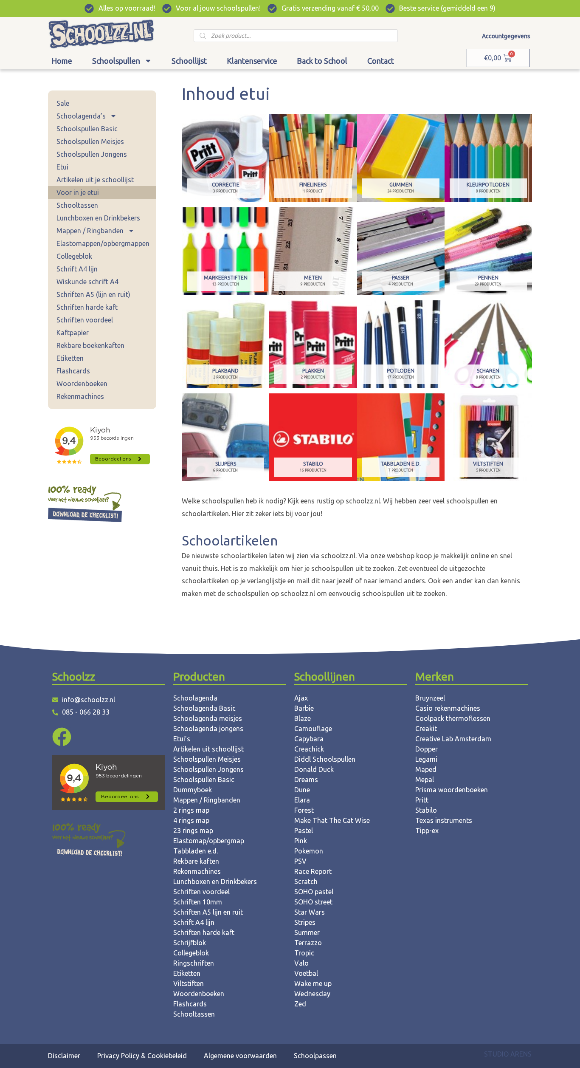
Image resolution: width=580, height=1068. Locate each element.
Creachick (309, 749)
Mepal (424, 779)
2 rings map (191, 810)
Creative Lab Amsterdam (453, 739)
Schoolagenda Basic (204, 708)
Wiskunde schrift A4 (87, 281)
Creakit (426, 728)
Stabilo (426, 810)
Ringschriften (193, 963)
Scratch (306, 881)
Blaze (302, 718)
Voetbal (306, 973)
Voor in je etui (77, 192)
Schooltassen (77, 205)
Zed (300, 1004)
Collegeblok (74, 256)
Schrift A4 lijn (77, 269)
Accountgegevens (506, 36)
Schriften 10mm (197, 902)
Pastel (303, 830)
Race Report (313, 871)
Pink (300, 841)
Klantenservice (252, 61)
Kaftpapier (72, 332)
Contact (380, 61)
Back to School (322, 61)
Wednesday (312, 993)
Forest (304, 810)
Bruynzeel (430, 698)
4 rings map (191, 820)
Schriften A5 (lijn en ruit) (93, 294)
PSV (300, 861)
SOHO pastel (313, 892)
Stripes (304, 922)
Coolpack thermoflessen (452, 718)
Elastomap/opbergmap (208, 841)
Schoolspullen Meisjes (90, 141)
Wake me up (313, 983)
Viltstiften (188, 983)
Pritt (421, 800)
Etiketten (70, 358)
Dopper (426, 749)
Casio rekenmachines (447, 708)
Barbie (304, 708)
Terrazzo (308, 943)
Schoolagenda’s (81, 116)
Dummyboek (192, 790)
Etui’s (181, 739)
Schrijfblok (189, 943)
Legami (426, 759)
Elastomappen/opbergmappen (102, 243)
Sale (62, 103)
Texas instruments (443, 820)
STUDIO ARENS (508, 1054)
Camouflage (313, 728)
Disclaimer (64, 1056)
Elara (302, 800)
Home (61, 61)
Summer (307, 932)
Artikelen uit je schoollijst (95, 180)
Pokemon (308, 851)
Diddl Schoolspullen (324, 759)
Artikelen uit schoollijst (208, 749)
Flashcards (73, 371)
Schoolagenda (195, 698)
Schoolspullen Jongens (91, 154)
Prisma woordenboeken (451, 790)
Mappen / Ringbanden (90, 231)
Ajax (301, 698)
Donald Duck (314, 769)
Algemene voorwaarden (240, 1056)
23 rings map (193, 830)
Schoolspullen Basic (87, 129)
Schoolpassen (315, 1056)
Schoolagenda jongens (208, 728)
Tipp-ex (427, 830)
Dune (302, 790)
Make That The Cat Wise (332, 820)
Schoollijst (189, 61)
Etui (62, 167)
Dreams (306, 779)
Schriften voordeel (84, 320)
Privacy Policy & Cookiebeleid (142, 1056)
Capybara (309, 739)
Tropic (304, 953)
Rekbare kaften (196, 861)
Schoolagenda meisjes (207, 718)
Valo (301, 963)
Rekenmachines (80, 396)
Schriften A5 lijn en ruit (208, 912)
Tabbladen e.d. (195, 851)
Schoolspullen (116, 61)
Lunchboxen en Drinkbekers (98, 218)
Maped (425, 769)
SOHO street (313, 902)
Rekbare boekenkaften (90, 345)
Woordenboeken (81, 383)
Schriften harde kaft (87, 307)
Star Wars (309, 912)
